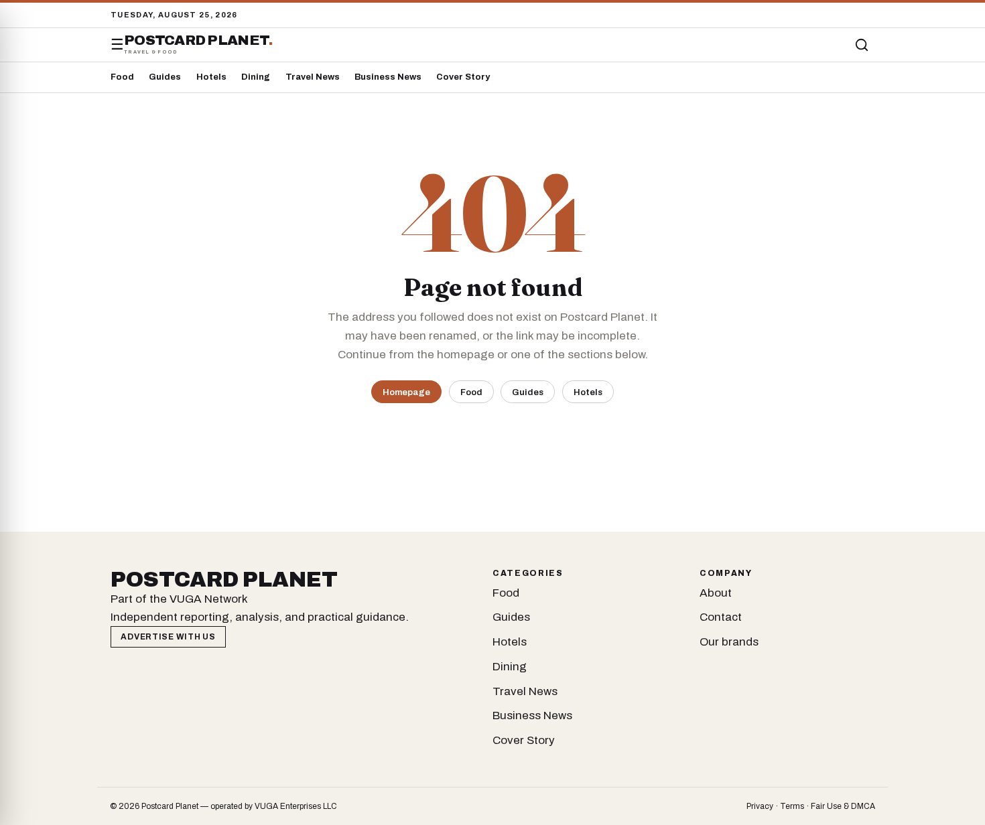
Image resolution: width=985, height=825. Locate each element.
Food (122, 77)
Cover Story (463, 77)
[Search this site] (861, 45)
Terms (792, 806)
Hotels (211, 77)
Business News (387, 77)
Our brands (729, 641)
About (716, 593)
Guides (165, 77)
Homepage (406, 392)
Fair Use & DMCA (843, 806)
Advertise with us (168, 637)
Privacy (759, 806)
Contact (721, 617)
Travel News (312, 77)
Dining (255, 77)
